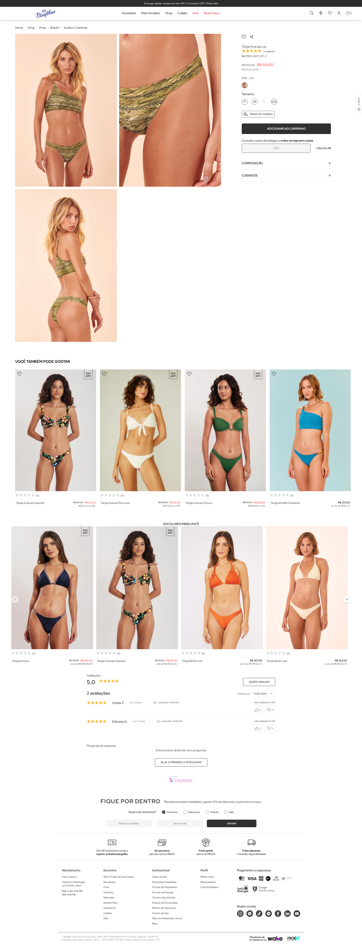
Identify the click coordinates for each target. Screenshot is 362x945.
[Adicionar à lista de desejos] (244, 37)
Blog (154, 923)
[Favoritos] (330, 13)
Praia (106, 887)
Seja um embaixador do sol (167, 918)
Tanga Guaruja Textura (199, 503)
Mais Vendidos (150, 13)
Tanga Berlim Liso (192, 661)
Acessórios (110, 908)
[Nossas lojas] (321, 13)
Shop (168, 13)
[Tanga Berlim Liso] (222, 587)
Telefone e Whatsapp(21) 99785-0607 (73, 883)
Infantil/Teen (110, 902)
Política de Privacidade (164, 902)
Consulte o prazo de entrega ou (277, 140)
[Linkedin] (287, 913)
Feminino (172, 812)
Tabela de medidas (261, 114)
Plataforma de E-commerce (257, 938)
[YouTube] (297, 913)
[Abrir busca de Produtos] (312, 13)
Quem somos (159, 876)
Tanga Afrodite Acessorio (285, 503)
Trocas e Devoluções (163, 897)
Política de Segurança (164, 908)
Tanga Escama (20, 661)
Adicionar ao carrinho (286, 128)
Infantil (214, 812)
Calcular (324, 148)
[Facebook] (278, 913)
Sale (196, 13)
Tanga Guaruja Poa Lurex (115, 503)
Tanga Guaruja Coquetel (30, 503)
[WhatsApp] (249, 913)
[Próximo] (347, 599)
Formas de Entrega (162, 892)
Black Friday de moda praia (119, 876)
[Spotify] (268, 913)
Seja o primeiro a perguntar (181, 762)
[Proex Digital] (293, 938)
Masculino (194, 812)
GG (274, 101)
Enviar (231, 823)
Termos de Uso (160, 913)
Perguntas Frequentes (164, 882)
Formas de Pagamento (164, 887)
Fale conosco (69, 876)
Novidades (129, 13)
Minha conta (207, 876)
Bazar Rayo (212, 13)
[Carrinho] (348, 13)
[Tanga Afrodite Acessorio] (310, 430)
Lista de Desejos (209, 887)
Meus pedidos (208, 882)
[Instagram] (240, 913)
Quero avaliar (259, 682)
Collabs (182, 13)
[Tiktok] (259, 913)
